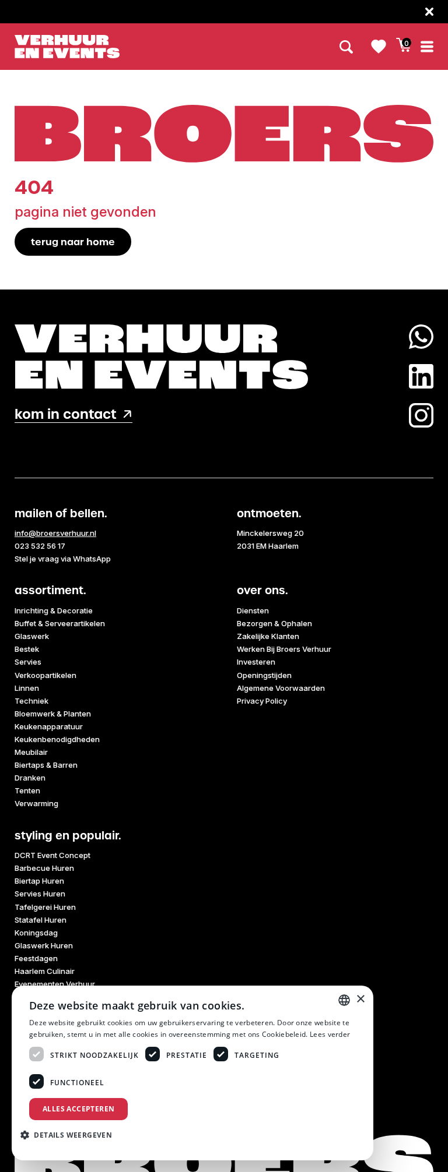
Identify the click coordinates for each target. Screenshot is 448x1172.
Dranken (30, 777)
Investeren (256, 661)
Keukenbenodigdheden (57, 739)
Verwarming (36, 803)
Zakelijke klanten (268, 636)
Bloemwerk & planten (53, 713)
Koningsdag (36, 932)
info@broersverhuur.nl (55, 533)
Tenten (27, 790)
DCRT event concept (52, 855)
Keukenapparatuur (49, 726)
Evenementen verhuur (55, 984)
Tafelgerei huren (45, 907)
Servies (28, 661)
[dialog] (192, 1073)
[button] (70, 1135)
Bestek (27, 649)
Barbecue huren (44, 868)
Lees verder (330, 1034)
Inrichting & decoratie (54, 610)
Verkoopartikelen (45, 675)
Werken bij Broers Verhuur (284, 649)
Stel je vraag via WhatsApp (63, 558)
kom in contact (66, 414)
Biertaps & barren (46, 764)
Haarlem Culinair (45, 971)
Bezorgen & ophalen (274, 623)
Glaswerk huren (44, 945)
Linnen (27, 688)
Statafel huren (40, 919)
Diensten (253, 610)
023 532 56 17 (40, 545)
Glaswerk (32, 636)
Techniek (31, 700)
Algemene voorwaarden (281, 688)
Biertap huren (39, 880)
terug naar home (73, 241)
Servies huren (40, 893)
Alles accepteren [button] (78, 1109)
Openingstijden (264, 675)
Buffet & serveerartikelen (60, 623)
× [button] (360, 999)
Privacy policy (262, 700)
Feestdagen (36, 958)
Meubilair (31, 752)
